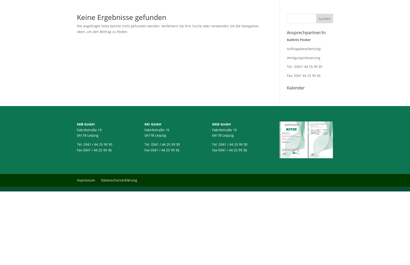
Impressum (86, 180)
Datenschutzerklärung (119, 180)
